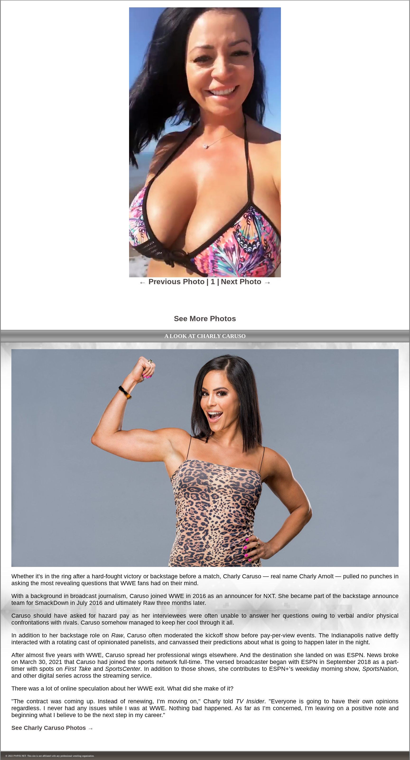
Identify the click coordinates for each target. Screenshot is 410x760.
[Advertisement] (205, 296)
